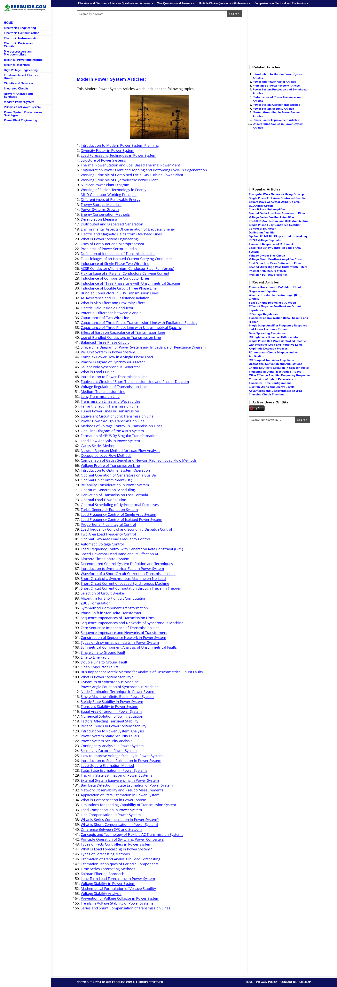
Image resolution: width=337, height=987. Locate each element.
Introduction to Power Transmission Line (114, 376)
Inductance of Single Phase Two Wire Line (115, 263)
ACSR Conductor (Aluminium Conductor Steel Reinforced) (127, 268)
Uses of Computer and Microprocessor (112, 243)
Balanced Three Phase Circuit (105, 342)
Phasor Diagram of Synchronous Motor (113, 362)
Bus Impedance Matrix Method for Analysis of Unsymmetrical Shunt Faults (142, 672)
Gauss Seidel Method (98, 445)
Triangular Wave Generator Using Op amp (276, 194)
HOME (250, 982)
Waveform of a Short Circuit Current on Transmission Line (128, 573)
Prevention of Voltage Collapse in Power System (120, 898)
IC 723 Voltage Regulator (265, 240)
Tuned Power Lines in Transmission (110, 411)
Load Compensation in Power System (111, 809)
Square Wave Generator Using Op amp (274, 201)
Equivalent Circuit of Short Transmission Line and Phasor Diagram (135, 381)
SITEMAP (305, 982)
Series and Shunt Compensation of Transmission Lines (125, 908)
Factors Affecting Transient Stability (109, 721)
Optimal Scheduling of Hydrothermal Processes (120, 504)
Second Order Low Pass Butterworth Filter (277, 213)
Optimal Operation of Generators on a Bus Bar (119, 475)
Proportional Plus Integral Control (108, 524)
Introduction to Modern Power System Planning (120, 145)
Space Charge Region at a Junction (272, 302)
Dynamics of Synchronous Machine (110, 681)
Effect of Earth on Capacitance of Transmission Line (123, 332)
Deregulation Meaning (99, 219)
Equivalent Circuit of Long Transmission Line (117, 416)
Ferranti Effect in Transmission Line (109, 406)
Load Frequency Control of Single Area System (118, 514)
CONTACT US (288, 982)
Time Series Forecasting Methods (108, 868)
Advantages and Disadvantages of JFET (275, 390)
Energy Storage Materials (101, 204)
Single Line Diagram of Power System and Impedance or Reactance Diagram (143, 347)
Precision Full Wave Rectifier (268, 274)
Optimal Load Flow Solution (103, 499)
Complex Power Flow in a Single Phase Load (117, 357)
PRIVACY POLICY (267, 982)
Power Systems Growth (100, 209)
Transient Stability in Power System (109, 706)
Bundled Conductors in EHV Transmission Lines (120, 293)
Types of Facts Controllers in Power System (116, 844)
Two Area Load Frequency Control (108, 534)
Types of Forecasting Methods (105, 854)
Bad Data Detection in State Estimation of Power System (127, 785)
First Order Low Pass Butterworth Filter (275, 263)
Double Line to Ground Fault (104, 662)
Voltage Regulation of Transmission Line (114, 386)
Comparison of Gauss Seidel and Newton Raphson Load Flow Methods (139, 460)
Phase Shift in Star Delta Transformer (111, 613)
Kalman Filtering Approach (102, 873)
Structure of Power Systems (103, 160)
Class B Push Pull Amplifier (267, 209)
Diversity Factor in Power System (107, 150)
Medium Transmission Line (103, 391)
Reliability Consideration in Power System (115, 485)
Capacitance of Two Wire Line (105, 317)
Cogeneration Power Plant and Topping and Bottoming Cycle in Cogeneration (144, 170)
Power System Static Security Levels (110, 736)
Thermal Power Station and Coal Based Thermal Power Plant (130, 165)
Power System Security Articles (273, 108)
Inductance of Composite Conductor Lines (115, 278)
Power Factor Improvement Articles (276, 120)
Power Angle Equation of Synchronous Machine (120, 686)
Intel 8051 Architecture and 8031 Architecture (279, 221)
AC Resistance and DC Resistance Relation (115, 298)
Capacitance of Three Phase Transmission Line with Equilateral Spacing (139, 322)
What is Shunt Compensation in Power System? (119, 824)
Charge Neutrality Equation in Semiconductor (279, 367)
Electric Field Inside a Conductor (107, 308)
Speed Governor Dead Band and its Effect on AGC (121, 554)
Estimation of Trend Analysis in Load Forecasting (120, 859)
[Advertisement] (159, 46)
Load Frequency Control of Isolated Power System (121, 519)
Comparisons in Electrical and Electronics (280, 3)
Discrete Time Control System (105, 558)
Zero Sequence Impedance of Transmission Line (120, 627)
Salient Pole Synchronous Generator (110, 367)
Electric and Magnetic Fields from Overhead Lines (121, 234)
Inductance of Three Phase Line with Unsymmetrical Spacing (130, 283)
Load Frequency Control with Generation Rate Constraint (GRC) (132, 549)
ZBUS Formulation (96, 603)
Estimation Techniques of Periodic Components (120, 864)
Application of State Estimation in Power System (120, 795)
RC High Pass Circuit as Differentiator (274, 337)
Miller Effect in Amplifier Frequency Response (279, 375)
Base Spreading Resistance (267, 333)
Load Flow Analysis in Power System (110, 440)
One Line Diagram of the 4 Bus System (112, 430)
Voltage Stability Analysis (101, 893)
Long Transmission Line (100, 396)
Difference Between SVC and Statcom (111, 829)
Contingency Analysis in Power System (112, 745)
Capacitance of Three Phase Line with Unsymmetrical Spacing (131, 327)
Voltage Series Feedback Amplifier (271, 217)
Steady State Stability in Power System (112, 701)
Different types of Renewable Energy (110, 199)
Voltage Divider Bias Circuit (267, 255)
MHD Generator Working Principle (109, 194)
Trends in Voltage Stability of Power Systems (117, 903)
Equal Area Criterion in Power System (111, 711)
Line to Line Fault (95, 657)
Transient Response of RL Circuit (271, 244)
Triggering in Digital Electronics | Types (275, 371)
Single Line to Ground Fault (103, 652)
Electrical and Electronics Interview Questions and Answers (114, 3)
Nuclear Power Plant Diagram (105, 184)
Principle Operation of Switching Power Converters (122, 839)
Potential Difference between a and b (111, 312)
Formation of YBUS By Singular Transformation (119, 435)
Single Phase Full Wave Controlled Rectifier (278, 198)
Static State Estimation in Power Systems (114, 770)
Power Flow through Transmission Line (113, 421)
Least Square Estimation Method (107, 765)
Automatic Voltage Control (102, 544)
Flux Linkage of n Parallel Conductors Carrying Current (125, 273)
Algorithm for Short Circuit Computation (113, 598)
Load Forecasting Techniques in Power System (118, 155)
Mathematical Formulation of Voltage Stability (118, 888)
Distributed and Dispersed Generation (112, 224)
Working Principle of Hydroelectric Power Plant (119, 180)
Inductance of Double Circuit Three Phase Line (119, 288)
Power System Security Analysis (106, 740)
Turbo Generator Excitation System (109, 509)
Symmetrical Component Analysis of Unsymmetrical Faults (129, 647)
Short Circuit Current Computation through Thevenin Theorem (132, 588)
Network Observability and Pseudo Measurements (122, 790)
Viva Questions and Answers (174, 3)
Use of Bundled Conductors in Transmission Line (121, 337)
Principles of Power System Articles (276, 85)
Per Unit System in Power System (108, 352)
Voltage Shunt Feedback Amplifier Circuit (276, 259)
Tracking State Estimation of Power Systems (116, 775)
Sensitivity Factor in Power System (109, 750)
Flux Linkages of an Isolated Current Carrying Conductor (126, 258)
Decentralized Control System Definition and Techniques (127, 563)
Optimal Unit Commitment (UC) (106, 480)
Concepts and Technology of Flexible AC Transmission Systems (132, 834)
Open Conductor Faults (100, 667)
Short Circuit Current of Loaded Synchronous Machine (125, 583)
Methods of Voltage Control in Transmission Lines (121, 426)
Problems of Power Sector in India (109, 248)
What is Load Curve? (97, 371)
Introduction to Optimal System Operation (115, 470)
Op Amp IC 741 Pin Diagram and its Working (278, 236)
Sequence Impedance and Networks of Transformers (124, 632)
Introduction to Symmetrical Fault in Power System (122, 568)
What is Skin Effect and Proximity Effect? (113, 302)
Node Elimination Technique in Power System (118, 691)
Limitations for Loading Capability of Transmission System (128, 804)
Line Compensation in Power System (111, 814)
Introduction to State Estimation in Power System (121, 760)
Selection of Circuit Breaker (103, 593)
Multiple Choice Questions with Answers (223, 3)
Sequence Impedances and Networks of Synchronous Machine (132, 622)
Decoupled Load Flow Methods (106, 455)
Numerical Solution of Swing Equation (112, 716)
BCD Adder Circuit (261, 205)
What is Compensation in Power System (113, 799)
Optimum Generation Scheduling (108, 489)
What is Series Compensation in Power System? (120, 819)
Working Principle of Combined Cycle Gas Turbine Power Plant (132, 175)
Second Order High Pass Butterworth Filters (278, 266)
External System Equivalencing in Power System (120, 780)
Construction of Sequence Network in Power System (123, 637)
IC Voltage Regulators (263, 314)
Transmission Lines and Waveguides (110, 401)
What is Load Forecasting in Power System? (116, 849)
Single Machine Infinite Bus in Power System (117, 696)
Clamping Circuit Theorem (266, 394)
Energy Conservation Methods (105, 214)
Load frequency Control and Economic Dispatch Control (126, 529)
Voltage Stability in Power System (108, 883)
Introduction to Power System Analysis (112, 731)
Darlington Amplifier (262, 232)
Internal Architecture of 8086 (267, 270)
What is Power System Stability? (107, 677)
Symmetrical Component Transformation (114, 608)
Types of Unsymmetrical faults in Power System (120, 642)
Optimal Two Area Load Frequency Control (115, 539)
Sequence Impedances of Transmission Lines (118, 617)
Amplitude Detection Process (268, 348)
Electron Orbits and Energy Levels (271, 386)
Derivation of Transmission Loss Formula (114, 495)
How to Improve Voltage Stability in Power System (122, 755)
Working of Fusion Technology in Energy (113, 189)
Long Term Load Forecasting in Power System (118, 878)
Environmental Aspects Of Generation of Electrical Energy (128, 229)
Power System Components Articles (276, 104)
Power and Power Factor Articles (274, 81)
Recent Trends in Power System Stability (113, 726)
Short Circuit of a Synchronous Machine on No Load (123, 578)
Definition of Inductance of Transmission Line (118, 253)
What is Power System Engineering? (110, 239)
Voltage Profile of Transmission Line (110, 465)
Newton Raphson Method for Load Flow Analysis (120, 450)
